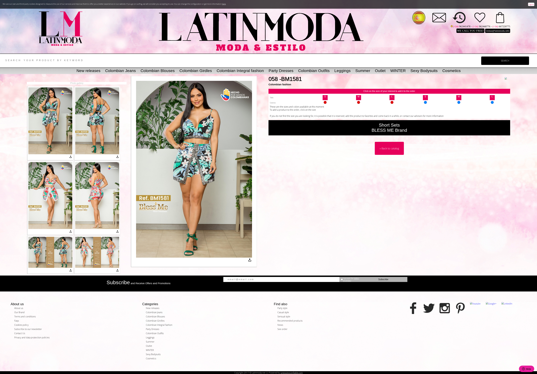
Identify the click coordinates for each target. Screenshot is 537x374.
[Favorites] (479, 17)
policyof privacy (351, 279)
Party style (282, 308)
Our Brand (19, 312)
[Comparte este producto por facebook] (397, 139)
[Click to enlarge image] (50, 153)
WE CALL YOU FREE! (470, 30)
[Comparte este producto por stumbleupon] (412, 139)
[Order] (500, 17)
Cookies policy (21, 324)
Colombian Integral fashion (240, 71)
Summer (362, 71)
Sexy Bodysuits (424, 71)
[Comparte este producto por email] (366, 139)
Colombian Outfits (314, 71)
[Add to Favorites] (507, 76)
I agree (531, 4)
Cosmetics (451, 71)
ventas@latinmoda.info (497, 30)
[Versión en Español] (418, 17)
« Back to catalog (389, 148)
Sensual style (283, 316)
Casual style (283, 312)
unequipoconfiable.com (292, 372)
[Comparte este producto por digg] (387, 139)
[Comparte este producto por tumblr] (377, 139)
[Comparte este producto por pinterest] (371, 139)
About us (18, 308)
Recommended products (289, 320)
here (224, 4)
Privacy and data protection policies (32, 337)
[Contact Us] (439, 17)
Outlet (380, 71)
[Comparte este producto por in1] (392, 139)
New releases (88, 71)
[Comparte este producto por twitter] (402, 139)
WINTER (398, 71)
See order (282, 329)
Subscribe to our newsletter (28, 329)
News (280, 324)
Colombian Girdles (195, 71)
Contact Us (19, 333)
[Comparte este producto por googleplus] (382, 139)
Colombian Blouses (158, 71)
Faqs (16, 320)
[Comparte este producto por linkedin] (407, 139)
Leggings (342, 71)
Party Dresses (281, 71)
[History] (459, 17)
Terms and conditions (25, 316)
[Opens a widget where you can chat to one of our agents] (526, 369)
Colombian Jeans (120, 71)
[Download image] (70, 157)
